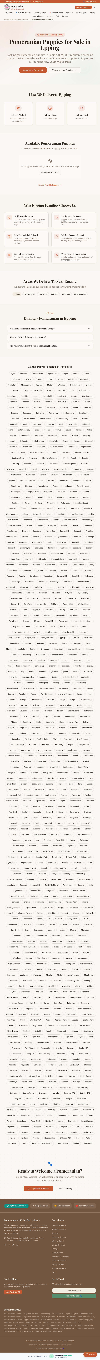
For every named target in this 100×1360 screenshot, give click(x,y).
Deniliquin (41, 660)
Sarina (56, 947)
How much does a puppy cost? (53, 1323)
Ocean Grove (77, 469)
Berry (88, 643)
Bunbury (88, 525)
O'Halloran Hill (72, 1042)
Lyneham (24, 1138)
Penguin (69, 1098)
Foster (25, 812)
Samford (15, 902)
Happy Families (58, 1264)
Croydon (49, 733)
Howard (76, 924)
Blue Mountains (56, 447)
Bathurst (77, 531)
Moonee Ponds (13, 756)
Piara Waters (53, 992)
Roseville (10, 576)
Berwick (63, 778)
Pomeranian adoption (33, 1323)
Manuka (36, 1138)
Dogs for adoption (71, 1314)
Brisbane (39, 497)
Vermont (10, 778)
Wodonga (90, 536)
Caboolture (11, 396)
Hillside (60, 784)
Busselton (48, 491)
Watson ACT (47, 1143)
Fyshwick (36, 1132)
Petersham (27, 570)
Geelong (38, 503)
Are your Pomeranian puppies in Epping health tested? (33, 345)
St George (68, 947)
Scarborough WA (72, 980)
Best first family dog (69, 1326)
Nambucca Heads (47, 688)
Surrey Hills (47, 772)
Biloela (88, 480)
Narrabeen (74, 615)
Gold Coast (73, 497)
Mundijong (88, 975)
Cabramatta (17, 593)
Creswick (36, 806)
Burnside (50, 1025)
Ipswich (25, 536)
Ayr (41, 480)
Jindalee (11, 862)
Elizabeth (26, 1031)
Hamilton (16, 390)
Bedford (28, 963)
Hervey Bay (50, 531)
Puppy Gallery (57, 1253)
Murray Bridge (87, 520)
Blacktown (13, 447)
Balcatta (68, 958)
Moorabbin (29, 756)
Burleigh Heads (83, 486)
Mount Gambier (70, 520)
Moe (21, 480)
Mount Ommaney (18, 896)
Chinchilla (51, 913)
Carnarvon (61, 491)
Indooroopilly (86, 857)
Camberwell (49, 727)
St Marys (54, 604)
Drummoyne (25, 548)
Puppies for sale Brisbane (13, 1320)
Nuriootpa (76, 1070)
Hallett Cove (88, 1031)
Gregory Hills (30, 638)
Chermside (57, 845)
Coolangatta (16, 491)
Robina (55, 486)
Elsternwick (75, 733)
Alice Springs (12, 531)
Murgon (31, 941)
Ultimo (42, 581)
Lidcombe (42, 559)
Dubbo (40, 525)
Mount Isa (77, 536)
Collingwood (36, 733)
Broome (14, 413)
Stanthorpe (15, 486)
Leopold (90, 784)
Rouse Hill (15, 604)
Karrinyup (11, 975)
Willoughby (24, 587)
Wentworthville (83, 581)
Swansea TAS (24, 1110)
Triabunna (38, 1110)
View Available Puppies (62, 70)
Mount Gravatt (30, 868)
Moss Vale (53, 441)
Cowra (68, 430)
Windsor (13, 609)
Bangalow (53, 643)
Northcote (15, 761)
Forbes (79, 430)
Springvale (11, 772)
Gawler (49, 542)
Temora (12, 699)
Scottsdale (72, 424)
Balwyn (86, 722)
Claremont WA (86, 963)
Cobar (14, 654)
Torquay (90, 469)
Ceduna (85, 418)
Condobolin (40, 654)
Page (78, 1138)
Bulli (25, 716)
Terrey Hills (49, 621)
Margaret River (33, 491)
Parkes (89, 430)
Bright (62, 801)
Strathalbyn (12, 1081)
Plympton (16, 1048)
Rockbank (88, 789)
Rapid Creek (35, 1121)
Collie (48, 997)
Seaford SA (83, 1048)
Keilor (71, 784)
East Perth (51, 969)
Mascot (86, 559)
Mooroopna (87, 817)
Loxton (62, 1065)
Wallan (88, 795)
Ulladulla (50, 699)
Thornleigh (15, 581)
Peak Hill (22, 694)
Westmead (10, 587)
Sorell (61, 424)
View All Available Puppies (48, 185)
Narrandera (63, 688)
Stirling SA (30, 1053)
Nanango (43, 941)
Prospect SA (45, 1048)
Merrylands (23, 565)
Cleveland (23, 885)
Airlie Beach (63, 480)
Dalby (87, 402)
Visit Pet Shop (11, 1292)
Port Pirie (15, 418)
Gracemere (26, 924)
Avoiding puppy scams (12, 1326)
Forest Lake (67, 885)
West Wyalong (66, 705)
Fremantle (64, 407)
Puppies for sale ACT (11, 1331)
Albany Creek (56, 879)
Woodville (13, 1059)
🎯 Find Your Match (56, 13)
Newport (86, 615)
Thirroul (14, 722)
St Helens (10, 1110)
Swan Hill (61, 390)
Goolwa (64, 1059)
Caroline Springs (77, 778)
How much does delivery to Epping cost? (28, 337)
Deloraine (14, 1093)
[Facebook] (5, 1245)
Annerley (47, 840)
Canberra (15, 503)
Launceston (74, 508)
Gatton (52, 924)
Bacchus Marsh (60, 469)
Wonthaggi (68, 834)
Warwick (76, 402)
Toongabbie (68, 604)
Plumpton (75, 789)
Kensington (25, 750)
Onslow (47, 1014)
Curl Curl (73, 609)
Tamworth (37, 514)
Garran (47, 1132)
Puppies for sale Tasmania (85, 1328)
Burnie (25, 424)
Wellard (26, 997)
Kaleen (12, 1138)
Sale (26, 390)
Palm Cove (71, 941)
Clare (75, 418)
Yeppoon (25, 402)
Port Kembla (85, 716)
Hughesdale (84, 744)
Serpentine (84, 992)
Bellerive (31, 1087)
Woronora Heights (21, 632)
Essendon (16, 739)
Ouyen (60, 823)
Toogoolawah (62, 952)
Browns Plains (84, 879)
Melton (50, 385)
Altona (61, 722)
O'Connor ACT (65, 1138)
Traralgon (52, 525)
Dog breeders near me (31, 1317)
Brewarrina (45, 649)
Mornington (26, 385)
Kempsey (86, 435)
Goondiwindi (12, 924)
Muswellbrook (29, 688)
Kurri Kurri (88, 671)
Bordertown (36, 1059)
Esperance (27, 413)
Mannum (87, 1065)
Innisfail (37, 402)
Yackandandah (84, 834)
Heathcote (40, 626)
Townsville (12, 508)
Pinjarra (58, 1014)
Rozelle (22, 576)
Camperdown (75, 801)
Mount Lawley (73, 975)
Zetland (50, 587)
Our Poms (9, 13)
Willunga (76, 1081)
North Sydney (78, 565)
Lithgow (28, 379)
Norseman (35, 1014)
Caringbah (77, 621)
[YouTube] (17, 1245)
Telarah (60, 711)
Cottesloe (27, 969)
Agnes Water (47, 907)
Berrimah (71, 1121)
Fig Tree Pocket (64, 851)
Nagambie (26, 823)
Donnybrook (60, 997)
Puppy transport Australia (51, 1326)
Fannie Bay (11, 1115)
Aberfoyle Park (60, 1020)
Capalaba (11, 885)
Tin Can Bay (46, 952)
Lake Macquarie (69, 463)
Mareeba (17, 935)
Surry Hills (76, 576)
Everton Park (33, 851)
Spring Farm (14, 643)
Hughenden (88, 924)
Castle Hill (40, 463)
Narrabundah (49, 1138)
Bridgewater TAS (46, 1087)
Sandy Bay (44, 1104)
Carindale (44, 845)
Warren (12, 705)
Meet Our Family (65, 1188)
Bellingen (77, 643)
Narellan (76, 638)
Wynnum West (31, 907)
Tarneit (64, 795)
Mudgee (65, 373)
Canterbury (88, 542)
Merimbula (30, 683)
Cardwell (9, 913)
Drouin (12, 480)
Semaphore (16, 1053)
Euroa (86, 806)
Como (89, 621)
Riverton (72, 1076)
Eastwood (39, 548)
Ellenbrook (25, 992)
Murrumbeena (62, 756)
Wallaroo (52, 1081)
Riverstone (71, 598)
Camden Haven (74, 649)
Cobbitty (82, 632)
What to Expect (81, 13)
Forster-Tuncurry (23, 666)
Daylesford (30, 475)
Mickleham (39, 789)
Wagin (22, 1020)
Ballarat (50, 508)
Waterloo (68, 581)
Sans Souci (34, 576)
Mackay (91, 514)
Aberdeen (28, 643)
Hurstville (84, 463)
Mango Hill (50, 890)
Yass (89, 705)
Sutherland (89, 576)
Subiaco (10, 986)
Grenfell (78, 666)
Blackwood (23, 1025)
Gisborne (49, 784)
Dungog (77, 660)
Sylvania (84, 626)
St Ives (37, 621)
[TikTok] (13, 1245)
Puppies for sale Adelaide (50, 1320)
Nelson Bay (24, 441)
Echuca (50, 390)
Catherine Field (68, 632)
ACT (63, 458)
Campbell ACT (65, 1126)
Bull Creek (56, 963)
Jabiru (38, 1115)
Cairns (23, 508)
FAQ (57, 16)
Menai (73, 626)
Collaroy (62, 609)
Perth (50, 497)
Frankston (12, 385)
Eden (88, 660)
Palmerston (53, 413)
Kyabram (87, 812)
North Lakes (43, 486)
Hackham (74, 1031)
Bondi (22, 452)
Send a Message (74, 1290)
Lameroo (37, 1065)
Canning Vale (70, 963)
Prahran (86, 761)
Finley (9, 666)
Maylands (37, 975)
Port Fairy (71, 823)
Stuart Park (21, 1121)
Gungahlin (74, 1132)
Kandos (76, 671)
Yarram (28, 840)
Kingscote (25, 1065)
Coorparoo (83, 845)
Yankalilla (88, 1081)
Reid (24, 1143)
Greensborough (17, 744)
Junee (65, 671)
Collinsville (90, 913)
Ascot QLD (60, 840)
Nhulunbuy (62, 1115)
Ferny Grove (48, 851)
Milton (89, 862)
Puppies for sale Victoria (12, 1328)
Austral (37, 632)
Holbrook (42, 671)
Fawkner (28, 739)
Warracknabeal (40, 834)
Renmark (13, 424)
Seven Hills (41, 604)
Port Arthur (81, 1098)
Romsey (12, 829)
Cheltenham (87, 727)
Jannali (52, 626)
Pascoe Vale (41, 761)
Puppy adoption (57, 1314)
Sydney (28, 497)
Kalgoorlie (23, 542)
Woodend (55, 834)
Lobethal (50, 1065)
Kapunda (12, 1065)
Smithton (69, 1104)
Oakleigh (27, 761)
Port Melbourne (71, 761)
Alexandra (27, 801)
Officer (63, 789)
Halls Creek (34, 1003)
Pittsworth (84, 941)
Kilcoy (27, 930)
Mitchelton (63, 890)
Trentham (25, 834)
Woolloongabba (16, 879)
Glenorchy (43, 1093)
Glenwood (56, 593)
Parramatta (27, 447)
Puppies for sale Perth (31, 1320)
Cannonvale (88, 907)
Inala (91, 885)
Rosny (32, 1104)
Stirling (87, 980)
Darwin (27, 503)
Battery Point (17, 1087)
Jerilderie (54, 671)
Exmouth (90, 997)
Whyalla (64, 525)
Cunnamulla (27, 919)
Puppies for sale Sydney (86, 1317)
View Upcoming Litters (50, 172)
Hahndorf (76, 1059)
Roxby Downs (85, 1076)
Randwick (52, 570)
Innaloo (87, 969)
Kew (37, 750)
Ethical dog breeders (48, 1317)
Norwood (57, 1042)
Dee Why (15, 463)
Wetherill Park (83, 604)
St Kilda (23, 772)
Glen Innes (39, 435)
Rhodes (75, 570)
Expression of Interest (40, 1188)
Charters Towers (25, 913)
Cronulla (71, 447)
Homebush (42, 553)
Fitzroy (56, 739)
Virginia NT (11, 1126)
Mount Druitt (32, 598)
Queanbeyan (63, 536)
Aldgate (75, 1020)
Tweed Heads (37, 373)
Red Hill (74, 868)
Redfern (64, 570)
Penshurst (13, 570)
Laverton (47, 750)
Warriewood (63, 621)
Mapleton (85, 930)
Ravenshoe (44, 947)
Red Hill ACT (13, 1143)
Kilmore (61, 812)
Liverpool (89, 441)
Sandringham (68, 767)
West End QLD (81, 874)
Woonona (50, 722)
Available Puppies (59, 1229)
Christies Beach (85, 1025)
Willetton (78, 986)
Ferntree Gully (42, 739)
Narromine (77, 688)
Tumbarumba (36, 699)
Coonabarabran (56, 654)
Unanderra (26, 722)
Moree (60, 379)
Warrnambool (42, 520)
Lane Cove (15, 559)
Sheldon (27, 902)
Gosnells (75, 969)
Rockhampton (77, 514)
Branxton (11, 711)
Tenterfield (52, 435)
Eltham (88, 733)
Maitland (23, 373)
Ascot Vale (74, 722)
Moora (69, 1008)
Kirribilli (36, 615)
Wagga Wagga (12, 514)
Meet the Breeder (59, 1237)
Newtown (64, 565)
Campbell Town (65, 1087)
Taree (86, 373)
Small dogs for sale (86, 1314)
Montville (56, 935)
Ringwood (54, 767)
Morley (60, 975)
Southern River (12, 997)
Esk (49, 919)
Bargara (61, 907)
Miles (28, 935)
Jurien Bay (58, 1003)
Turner (33, 1143)
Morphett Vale (43, 1042)
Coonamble (72, 654)
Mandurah (88, 508)
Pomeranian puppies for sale (14, 1323)
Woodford (17, 958)
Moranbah (69, 935)
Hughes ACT (88, 1132)
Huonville (55, 1093)
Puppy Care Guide (59, 1268)
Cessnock (11, 441)
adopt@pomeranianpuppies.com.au (69, 1284)
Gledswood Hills (14, 638)
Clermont (64, 913)
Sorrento (76, 829)
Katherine (40, 413)
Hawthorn (45, 744)
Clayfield (70, 845)
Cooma (47, 430)
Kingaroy (76, 480)
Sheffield (56, 1104)
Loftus (62, 626)
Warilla (38, 722)
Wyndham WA (35, 1020)
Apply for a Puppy (31, 70)
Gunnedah (25, 435)
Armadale (51, 407)
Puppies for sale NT (27, 1331)
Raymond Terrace (64, 694)
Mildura (56, 520)
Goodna (81, 885)
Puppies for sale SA (51, 1328)
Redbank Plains (83, 896)
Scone (90, 694)
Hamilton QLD (41, 857)
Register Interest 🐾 (83, 7)
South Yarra (83, 767)
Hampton (32, 744)
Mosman (36, 565)
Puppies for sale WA (67, 1328)
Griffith (49, 379)
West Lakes (84, 1053)
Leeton (55, 677)
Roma (11, 407)
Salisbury (70, 1048)
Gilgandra (52, 666)
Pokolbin (35, 711)
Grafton (10, 542)
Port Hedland (72, 1014)
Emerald (13, 402)
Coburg (23, 733)
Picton (33, 694)
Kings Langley (82, 593)
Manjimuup (29, 1008)
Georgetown (72, 919)
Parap (9, 1121)
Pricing (92, 13)
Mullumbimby (81, 683)
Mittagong (43, 683)
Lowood (51, 930)
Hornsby (84, 458)
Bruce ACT (50, 1126)
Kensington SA (54, 1037)
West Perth (65, 986)
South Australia (18, 458)
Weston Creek (62, 1143)
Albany (76, 407)
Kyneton (11, 817)
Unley (72, 1053)
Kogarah (71, 553)
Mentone (86, 750)
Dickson (24, 1132)
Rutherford (88, 711)
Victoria (53, 452)
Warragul (45, 469)
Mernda (27, 789)
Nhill (37, 823)
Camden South (51, 632)
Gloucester (66, 666)
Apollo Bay (40, 801)
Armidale (89, 531)
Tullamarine (88, 772)
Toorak (76, 772)
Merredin (57, 1008)
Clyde (91, 778)
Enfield (38, 1031)
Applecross (56, 958)
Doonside (43, 593)
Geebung (11, 857)
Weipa (75, 952)
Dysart (39, 919)
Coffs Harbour (12, 520)
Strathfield (48, 576)
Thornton (48, 711)
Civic (78, 1126)
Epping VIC (36, 784)
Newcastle (51, 503)
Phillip (88, 1138)
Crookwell (14, 660)
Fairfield (51, 548)
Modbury (28, 1042)
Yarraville (50, 778)
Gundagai (12, 671)
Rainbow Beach (29, 947)
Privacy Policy (33, 1345)
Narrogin (9, 1014)
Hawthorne (56, 857)
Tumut (58, 430)
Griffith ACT (60, 1132)
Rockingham (24, 407)
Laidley (62, 930)
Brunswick (36, 727)
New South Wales (37, 452)
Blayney (9, 649)
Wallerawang (86, 699)
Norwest (46, 598)
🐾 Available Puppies (23, 13)
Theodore (15, 952)
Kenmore (52, 862)
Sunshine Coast (81, 503)
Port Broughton (33, 1076)
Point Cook (55, 761)
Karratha (87, 407)
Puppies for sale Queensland (33, 1328)
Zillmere (42, 879)
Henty (31, 671)
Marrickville (73, 559)
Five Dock (63, 548)
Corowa (85, 654)
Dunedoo (65, 660)
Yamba (79, 705)
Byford (13, 992)
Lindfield (47, 615)
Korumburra (74, 812)
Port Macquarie (14, 525)
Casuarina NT (88, 1110)
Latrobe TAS (85, 1093)
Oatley (91, 565)
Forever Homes (38, 16)
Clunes (14, 806)
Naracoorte (62, 1070)
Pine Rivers (67, 896)
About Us (69, 13)
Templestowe (62, 772)
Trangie (23, 699)
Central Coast (11, 536)
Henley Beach (12, 1037)
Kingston (50, 424)
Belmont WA (42, 963)
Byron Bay (52, 373)
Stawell (88, 829)
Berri (24, 1059)
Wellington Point (14, 907)
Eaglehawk (74, 806)
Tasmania (33, 458)
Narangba (34, 896)
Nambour (29, 486)
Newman (22, 1014)
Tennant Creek (77, 1115)
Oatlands (57, 1098)
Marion (90, 1037)
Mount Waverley (45, 756)
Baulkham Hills (74, 587)
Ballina (64, 435)
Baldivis (90, 986)
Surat (80, 947)
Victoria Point (71, 902)
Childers (40, 913)
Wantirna (22, 778)
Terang (13, 834)
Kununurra (84, 1003)
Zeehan (75, 1110)
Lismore (29, 525)
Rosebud (24, 829)
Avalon (24, 609)
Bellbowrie (84, 840)
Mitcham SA (15, 1042)
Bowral (65, 441)
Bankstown (61, 542)
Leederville (24, 975)
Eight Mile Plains (51, 885)
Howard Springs (87, 1121)
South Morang (50, 795)
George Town (28, 1093)
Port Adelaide (30, 1048)
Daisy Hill (36, 885)
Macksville (85, 677)
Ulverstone (37, 424)
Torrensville (60, 1053)
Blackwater (74, 907)
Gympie (74, 396)
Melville (49, 975)
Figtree (57, 716)
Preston (15, 767)
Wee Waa (23, 705)
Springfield (47, 396)
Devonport (48, 536)
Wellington (36, 705)
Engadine (16, 626)
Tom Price (11, 1020)
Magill (80, 1037)
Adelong (40, 643)
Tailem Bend (27, 1081)
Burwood (75, 542)
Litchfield (49, 1115)
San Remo (64, 829)
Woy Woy (10, 469)
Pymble (26, 621)
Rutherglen (50, 829)
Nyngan (90, 688)
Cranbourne (83, 379)
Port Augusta (68, 413)
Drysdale (61, 806)
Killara (26, 615)
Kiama (10, 430)
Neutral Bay (50, 565)
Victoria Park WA (36, 986)
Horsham (88, 385)
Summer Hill (62, 576)
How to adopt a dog (73, 1323)
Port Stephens (46, 694)
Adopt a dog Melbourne (69, 1320)
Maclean (17, 683)
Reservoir (27, 767)
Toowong (66, 874)
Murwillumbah (12, 688)
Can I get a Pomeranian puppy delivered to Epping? (32, 328)
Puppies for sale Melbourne (66, 1317)
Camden (77, 441)
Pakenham (84, 475)
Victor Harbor (29, 418)
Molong (56, 683)
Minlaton (37, 1070)
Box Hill (11, 727)
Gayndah (58, 919)
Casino (75, 435)
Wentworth (50, 705)
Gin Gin (85, 919)
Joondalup (38, 407)
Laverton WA (14, 1008)
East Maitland (73, 711)
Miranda (27, 463)
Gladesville (77, 548)
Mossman (82, 935)
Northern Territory (49, 458)
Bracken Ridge (18, 845)
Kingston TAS (69, 1093)
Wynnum (30, 879)
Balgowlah (36, 609)
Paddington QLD (59, 868)
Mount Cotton (79, 890)
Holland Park (71, 857)
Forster (76, 373)
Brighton (23, 727)
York (48, 1020)
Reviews (49, 16)
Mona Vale (60, 615)
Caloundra (83, 390)
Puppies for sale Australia (13, 1314)
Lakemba (84, 553)
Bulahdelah (58, 649)
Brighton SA (37, 1025)
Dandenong (75, 385)
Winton (86, 952)
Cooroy (15, 919)
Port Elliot (49, 1076)
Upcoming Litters (40, 13)
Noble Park (88, 756)
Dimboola (49, 806)
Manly (13, 452)
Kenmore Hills (35, 890)
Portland (32, 480)
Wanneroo (41, 447)
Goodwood (61, 1031)
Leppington (63, 638)
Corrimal (35, 716)
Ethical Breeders (58, 1245)
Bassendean (82, 958)
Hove (25, 1037)
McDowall (77, 862)
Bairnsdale (38, 390)
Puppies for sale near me (12, 1317)
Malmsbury (47, 817)
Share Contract (60, 1345)
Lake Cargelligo (28, 677)
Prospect (58, 598)
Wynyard (63, 1110)
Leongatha (24, 817)
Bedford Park (88, 1020)
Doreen (24, 784)
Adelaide (60, 497)
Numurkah (48, 823)
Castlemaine (16, 475)
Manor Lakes (13, 789)
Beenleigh (70, 879)
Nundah (44, 868)
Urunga (62, 699)
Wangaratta (37, 542)
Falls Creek (13, 812)
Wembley (52, 986)
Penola (88, 1070)
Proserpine (13, 947)
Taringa (54, 874)
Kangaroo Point (26, 862)
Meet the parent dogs (43, 1331)
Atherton (48, 402)
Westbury (51, 1110)
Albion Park (14, 716)
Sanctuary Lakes (33, 795)
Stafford (29, 874)
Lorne (35, 817)
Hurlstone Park (57, 553)
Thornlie (21, 986)
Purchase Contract (59, 1260)
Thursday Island (30, 952)
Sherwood (17, 874)
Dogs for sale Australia (31, 1314)
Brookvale (49, 609)
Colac (72, 390)
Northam (73, 491)
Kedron (40, 862)
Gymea (28, 626)
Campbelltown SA (67, 1025)
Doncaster (62, 733)
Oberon (11, 694)
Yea (37, 840)
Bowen (51, 480)
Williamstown (37, 778)
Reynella (58, 1048)
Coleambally (26, 654)
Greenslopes (25, 857)
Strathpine (39, 902)
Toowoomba (36, 508)
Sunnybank (42, 874)
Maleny (73, 930)
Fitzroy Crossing (18, 1003)
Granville (15, 553)
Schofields (28, 604)
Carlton (62, 727)
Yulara (90, 1115)
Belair (11, 1025)
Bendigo (61, 508)
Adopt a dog (45, 1314)
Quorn (60, 1076)
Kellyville (68, 593)
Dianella (39, 969)
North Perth (27, 980)
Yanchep (37, 997)
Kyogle (14, 677)
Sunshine (34, 772)
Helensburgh (70, 716)
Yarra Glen (16, 840)
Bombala (21, 649)
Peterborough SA (15, 1076)
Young (39, 379)
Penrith (73, 458)
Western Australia (82, 452)
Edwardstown (12, 1031)
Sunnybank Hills (55, 902)
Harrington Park (47, 638)
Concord (11, 548)
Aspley (72, 840)
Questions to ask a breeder (31, 1326)
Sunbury (39, 385)
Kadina (87, 1059)
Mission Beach (41, 935)
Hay (22, 671)
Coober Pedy (51, 1059)
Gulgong (90, 666)
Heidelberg (59, 744)
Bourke (32, 649)
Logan (35, 396)
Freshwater (14, 615)
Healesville (37, 812)
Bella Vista (89, 587)
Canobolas (89, 649)
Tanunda (40, 1081)
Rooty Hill (85, 598)
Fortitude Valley (82, 851)
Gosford (22, 469)
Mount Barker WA (84, 1008)
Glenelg (49, 1031)
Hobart (86, 497)
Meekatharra (44, 1008)
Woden (76, 1143)
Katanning (71, 1003)
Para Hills (86, 1042)
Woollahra (38, 587)
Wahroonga (54, 581)
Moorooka (14, 868)
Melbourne (15, 497)
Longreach (38, 930)
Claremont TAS (82, 1087)
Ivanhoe (13, 750)
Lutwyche (64, 862)
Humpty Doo (26, 1115)
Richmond (86, 424)
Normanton (57, 941)
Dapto (46, 716)
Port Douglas (63, 402)
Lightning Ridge (69, 677)
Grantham (40, 924)
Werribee (61, 385)
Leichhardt (29, 559)
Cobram (25, 806)
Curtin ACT (89, 1126)
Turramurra (29, 581)
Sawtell (79, 694)
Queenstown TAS (18, 1104)
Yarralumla (88, 1143)
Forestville (86, 609)
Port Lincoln (84, 413)
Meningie (13, 1070)
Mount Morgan (17, 941)
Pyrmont (39, 570)
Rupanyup (37, 829)
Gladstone (37, 531)
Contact (65, 16)
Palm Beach (13, 621)
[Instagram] (9, 1245)
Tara (89, 947)
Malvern (59, 750)
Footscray (68, 739)
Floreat (64, 969)
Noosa (36, 536)
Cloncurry (76, 913)
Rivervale (57, 980)
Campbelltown (85, 447)
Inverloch (49, 812)
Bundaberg (62, 514)
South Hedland (88, 1014)
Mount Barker (45, 418)
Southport (68, 486)
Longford (17, 1098)
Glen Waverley (82, 739)
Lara (80, 784)
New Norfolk (43, 1098)
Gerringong (39, 666)
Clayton (12, 733)
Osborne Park (43, 980)
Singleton (16, 379)
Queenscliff (85, 823)
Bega (37, 430)
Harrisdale (39, 992)
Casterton (90, 801)
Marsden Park (16, 598)
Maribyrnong (73, 750)
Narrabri (13, 435)
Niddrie (76, 756)
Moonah (29, 1098)
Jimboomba (20, 890)
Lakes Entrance (69, 475)
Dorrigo (53, 660)
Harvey (46, 1003)
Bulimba (32, 845)
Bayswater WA (14, 963)
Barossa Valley (62, 418)
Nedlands (14, 980)
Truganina (76, 795)
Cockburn (14, 969)
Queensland (65, 452)
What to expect (58, 1331)
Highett (71, 744)
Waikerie (64, 1081)
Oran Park (88, 638)
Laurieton (43, 677)
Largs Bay (69, 1037)
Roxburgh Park (15, 795)
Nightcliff (49, 1121)
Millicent (25, 1070)
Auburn (61, 587)
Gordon (89, 548)
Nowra (25, 531)
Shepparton (27, 520)
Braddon (37, 1126)
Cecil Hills (30, 593)
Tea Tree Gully (44, 1053)
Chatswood (53, 463)
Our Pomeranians (59, 1225)
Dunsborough (75, 997)
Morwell (14, 823)
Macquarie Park (57, 559)
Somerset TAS (83, 1104)
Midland (86, 491)
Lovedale (23, 711)
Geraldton (76, 525)
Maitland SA (74, 1065)
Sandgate (86, 868)
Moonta (49, 1070)
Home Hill (63, 924)
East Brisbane (17, 851)
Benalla (43, 475)
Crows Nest (27, 660)
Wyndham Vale (12, 801)
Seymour (54, 475)
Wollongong (65, 503)
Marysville (74, 817)
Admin (69, 1345)
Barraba (65, 643)
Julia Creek (15, 930)
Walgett (73, 699)
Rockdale (87, 570)
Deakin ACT (11, 1132)
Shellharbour (39, 441)
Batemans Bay (24, 430)
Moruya (67, 683)
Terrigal (34, 469)
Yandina (29, 958)
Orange (50, 514)
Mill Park (52, 789)
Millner (60, 1121)
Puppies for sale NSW (85, 1326)
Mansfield (61, 817)
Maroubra (10, 565)
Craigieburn (11, 784)
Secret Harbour (69, 992)
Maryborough (87, 396)
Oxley (46, 896)
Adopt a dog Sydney (86, 1320)
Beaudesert (61, 396)
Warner (85, 902)
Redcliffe (24, 396)
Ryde (13, 373)
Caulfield (73, 727)
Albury (25, 514)
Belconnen (25, 1126)
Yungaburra (42, 958)
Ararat (52, 801)
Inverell (70, 379)
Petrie (55, 896)
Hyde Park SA (37, 1037)
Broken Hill (64, 531)
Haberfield (28, 553)
